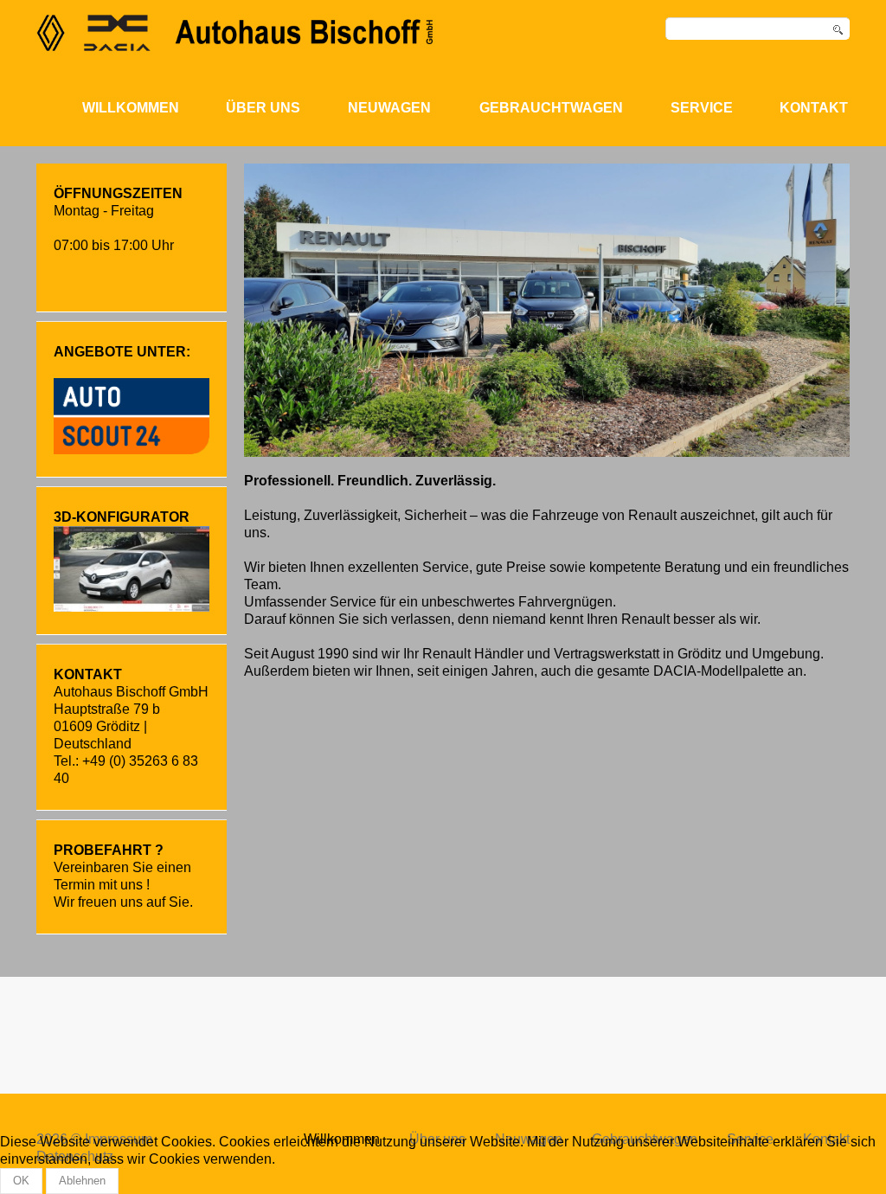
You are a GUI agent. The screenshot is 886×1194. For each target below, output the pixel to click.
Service (702, 107)
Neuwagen (389, 107)
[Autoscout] (131, 415)
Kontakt (814, 107)
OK (21, 1180)
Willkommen (130, 107)
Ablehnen (82, 1180)
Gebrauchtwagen (551, 107)
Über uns (263, 107)
